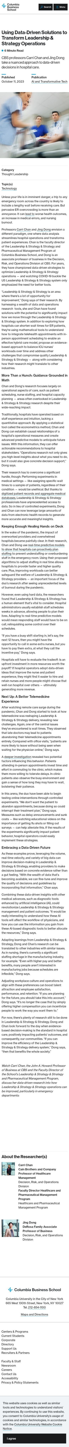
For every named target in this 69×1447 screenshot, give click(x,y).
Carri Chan (24, 229)
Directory (7, 1344)
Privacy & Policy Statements (19, 1382)
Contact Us (8, 1374)
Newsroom (8, 1365)
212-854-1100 (37, 1307)
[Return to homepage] (34, 1289)
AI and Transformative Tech (49, 81)
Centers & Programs (14, 1331)
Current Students (12, 1336)
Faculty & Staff (11, 1361)
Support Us (8, 1348)
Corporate (8, 1340)
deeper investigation (17, 757)
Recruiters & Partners (15, 1353)
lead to (29, 214)
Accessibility (9, 1378)
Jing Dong (44, 229)
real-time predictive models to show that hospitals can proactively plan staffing (33, 549)
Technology (9, 188)
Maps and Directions (34, 1314)
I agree (11, 1438)
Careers (6, 1370)
